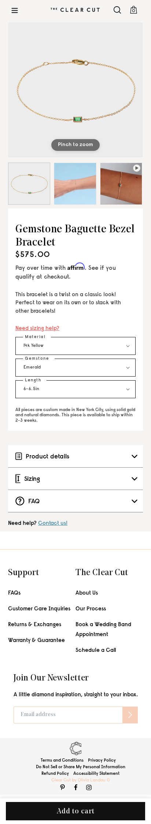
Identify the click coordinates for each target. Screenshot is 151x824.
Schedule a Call (96, 650)
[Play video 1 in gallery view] (121, 184)
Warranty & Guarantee (36, 640)
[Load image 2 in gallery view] (75, 184)
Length (33, 380)
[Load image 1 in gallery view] (29, 184)
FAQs (14, 593)
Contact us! (52, 523)
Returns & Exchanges (34, 625)
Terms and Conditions (62, 760)
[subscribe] (130, 715)
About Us (87, 593)
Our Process (91, 609)
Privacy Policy (102, 760)
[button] (14, 10)
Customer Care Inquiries (39, 609)
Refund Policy (55, 774)
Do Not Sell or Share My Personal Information (80, 767)
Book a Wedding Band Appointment (103, 630)
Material (35, 337)
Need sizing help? (37, 328)
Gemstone (37, 359)
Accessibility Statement (96, 774)
